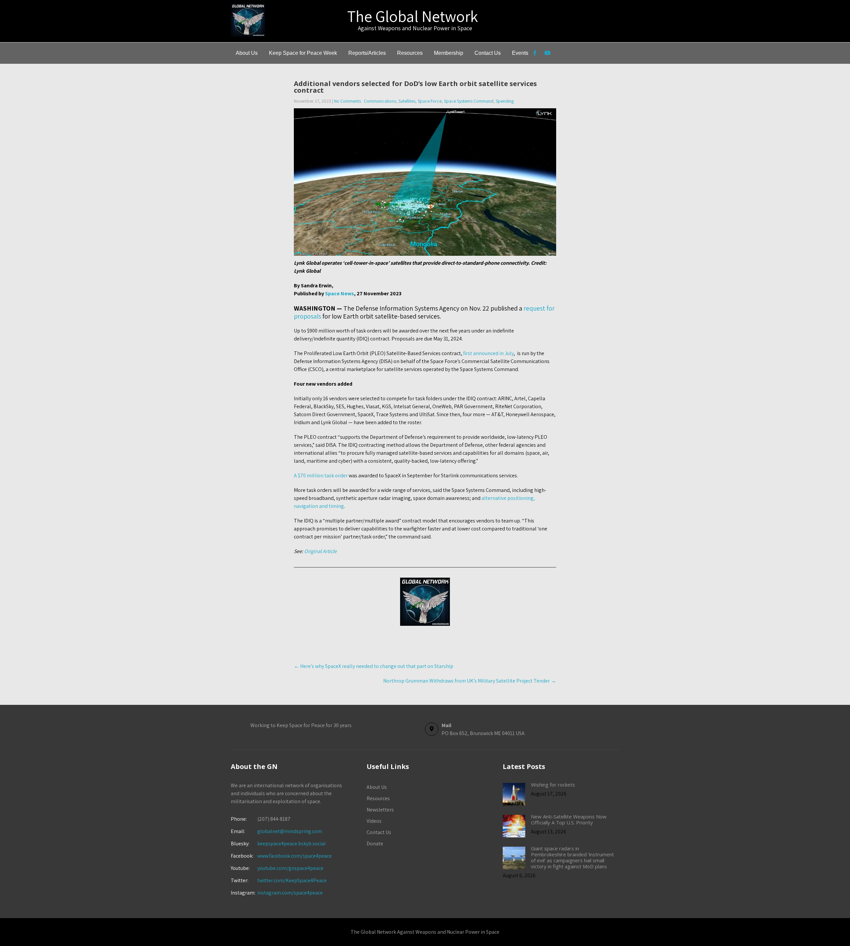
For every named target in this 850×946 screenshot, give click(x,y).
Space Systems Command (468, 101)
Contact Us (487, 53)
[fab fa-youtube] (547, 54)
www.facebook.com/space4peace (294, 855)
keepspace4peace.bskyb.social (291, 843)
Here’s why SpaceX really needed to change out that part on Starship (373, 666)
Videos (374, 820)
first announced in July (488, 353)
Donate (375, 843)
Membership (448, 53)
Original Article (320, 551)
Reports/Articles (367, 53)
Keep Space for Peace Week (303, 53)
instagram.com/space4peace (290, 892)
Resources (410, 53)
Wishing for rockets (553, 785)
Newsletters (380, 809)
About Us (247, 53)
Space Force (430, 101)
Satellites (406, 101)
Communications (380, 101)
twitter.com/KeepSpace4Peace (292, 880)
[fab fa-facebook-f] (535, 54)
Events (520, 53)
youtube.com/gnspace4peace (290, 868)
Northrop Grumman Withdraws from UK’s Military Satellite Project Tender (469, 680)
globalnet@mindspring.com (276, 831)
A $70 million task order (321, 475)
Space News (339, 293)
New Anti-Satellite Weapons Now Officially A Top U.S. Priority (569, 819)
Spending (505, 101)
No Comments (347, 101)
